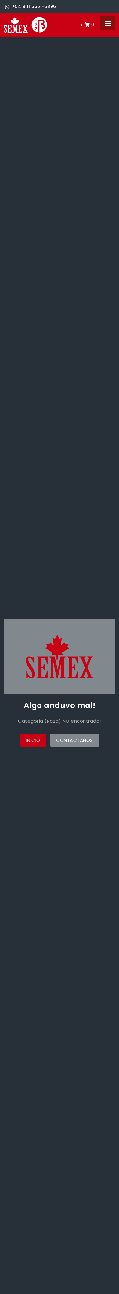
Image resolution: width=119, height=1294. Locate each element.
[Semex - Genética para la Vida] (25, 25)
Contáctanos (74, 740)
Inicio (33, 740)
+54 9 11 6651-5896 (34, 6)
